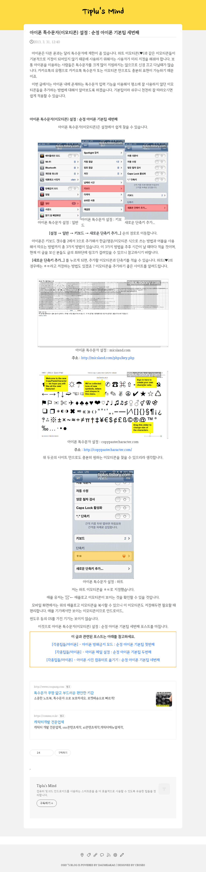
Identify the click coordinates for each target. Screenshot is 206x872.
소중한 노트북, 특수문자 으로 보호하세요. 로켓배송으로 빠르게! (74, 698)
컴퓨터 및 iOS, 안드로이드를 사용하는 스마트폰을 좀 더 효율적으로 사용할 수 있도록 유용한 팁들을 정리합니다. (96, 793)
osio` (64, 865)
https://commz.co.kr (46, 716)
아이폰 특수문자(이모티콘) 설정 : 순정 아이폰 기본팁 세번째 (84, 32)
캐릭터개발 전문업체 (49, 722)
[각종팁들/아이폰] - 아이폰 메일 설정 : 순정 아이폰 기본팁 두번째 (103, 652)
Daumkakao (106, 865)
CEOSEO (140, 865)
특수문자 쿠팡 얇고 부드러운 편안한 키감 (64, 692)
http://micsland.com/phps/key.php (107, 357)
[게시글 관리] (49, 753)
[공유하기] (43, 753)
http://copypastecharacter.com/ (108, 449)
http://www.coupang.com (49, 686)
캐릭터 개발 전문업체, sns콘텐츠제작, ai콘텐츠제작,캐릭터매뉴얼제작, (79, 727)
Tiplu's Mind (103, 12)
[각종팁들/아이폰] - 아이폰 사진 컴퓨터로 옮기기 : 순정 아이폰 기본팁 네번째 (103, 660)
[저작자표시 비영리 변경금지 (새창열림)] (76, 752)
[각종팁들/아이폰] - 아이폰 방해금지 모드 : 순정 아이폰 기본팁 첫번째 (103, 644)
